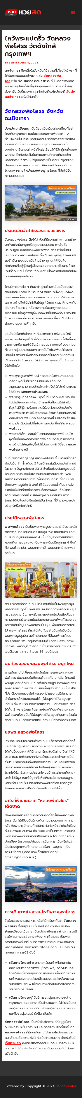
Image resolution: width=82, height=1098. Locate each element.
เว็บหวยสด (13, 1043)
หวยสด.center (53, 12)
